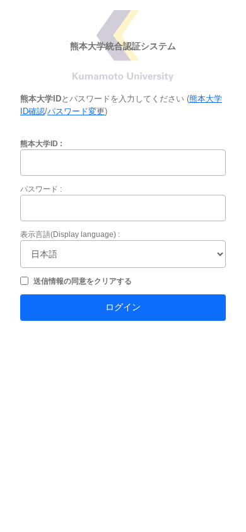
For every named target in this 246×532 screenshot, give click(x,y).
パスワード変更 (76, 111)
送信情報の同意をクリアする (82, 281)
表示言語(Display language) (68, 234)
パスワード (39, 189)
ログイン (123, 307)
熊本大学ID (39, 143)
